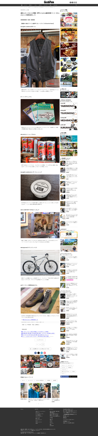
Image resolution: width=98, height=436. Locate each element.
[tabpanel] (40, 392)
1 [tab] (36, 403)
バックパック (64, 369)
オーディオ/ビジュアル (39, 413)
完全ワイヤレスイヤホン (65, 371)
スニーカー (63, 367)
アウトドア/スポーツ (39, 416)
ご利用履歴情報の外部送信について (70, 414)
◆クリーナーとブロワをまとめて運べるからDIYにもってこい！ (35, 334)
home (22, 5)
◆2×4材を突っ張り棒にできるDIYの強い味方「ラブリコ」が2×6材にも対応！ (38, 333)
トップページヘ (40, 340)
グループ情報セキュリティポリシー (70, 412)
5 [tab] (43, 403)
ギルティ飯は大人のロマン (54, 413)
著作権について (66, 416)
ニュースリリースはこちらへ (68, 419)
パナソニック (70, 365)
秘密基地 (48, 380)
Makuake (69, 367)
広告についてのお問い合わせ (68, 422)
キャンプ (63, 365)
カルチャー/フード (39, 422)
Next (57, 390)
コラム (35, 5)
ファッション (38, 417)
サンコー (63, 373)
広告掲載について (66, 421)
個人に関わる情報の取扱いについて (70, 410)
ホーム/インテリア (24, 19)
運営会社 (65, 417)
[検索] (76, 5)
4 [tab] (41, 403)
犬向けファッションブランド (40, 411)
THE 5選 (51, 417)
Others (37, 423)
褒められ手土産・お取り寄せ (54, 411)
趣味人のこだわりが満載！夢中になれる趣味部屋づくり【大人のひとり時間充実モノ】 (41, 7)
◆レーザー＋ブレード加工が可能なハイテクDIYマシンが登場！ (35, 331)
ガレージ (23, 380)
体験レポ (30, 5)
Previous (22, 390)
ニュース (25, 5)
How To (40, 5)
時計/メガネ (38, 418)
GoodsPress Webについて (68, 409)
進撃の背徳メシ (52, 412)
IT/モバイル (38, 412)
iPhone (73, 371)
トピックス (45, 5)
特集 (50, 5)
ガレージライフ (30, 380)
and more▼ (55, 5)
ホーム (22, 7)
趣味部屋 (54, 380)
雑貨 (29, 19)
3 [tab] (40, 403)
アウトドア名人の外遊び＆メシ (55, 416)
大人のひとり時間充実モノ (40, 380)
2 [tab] (38, 403)
